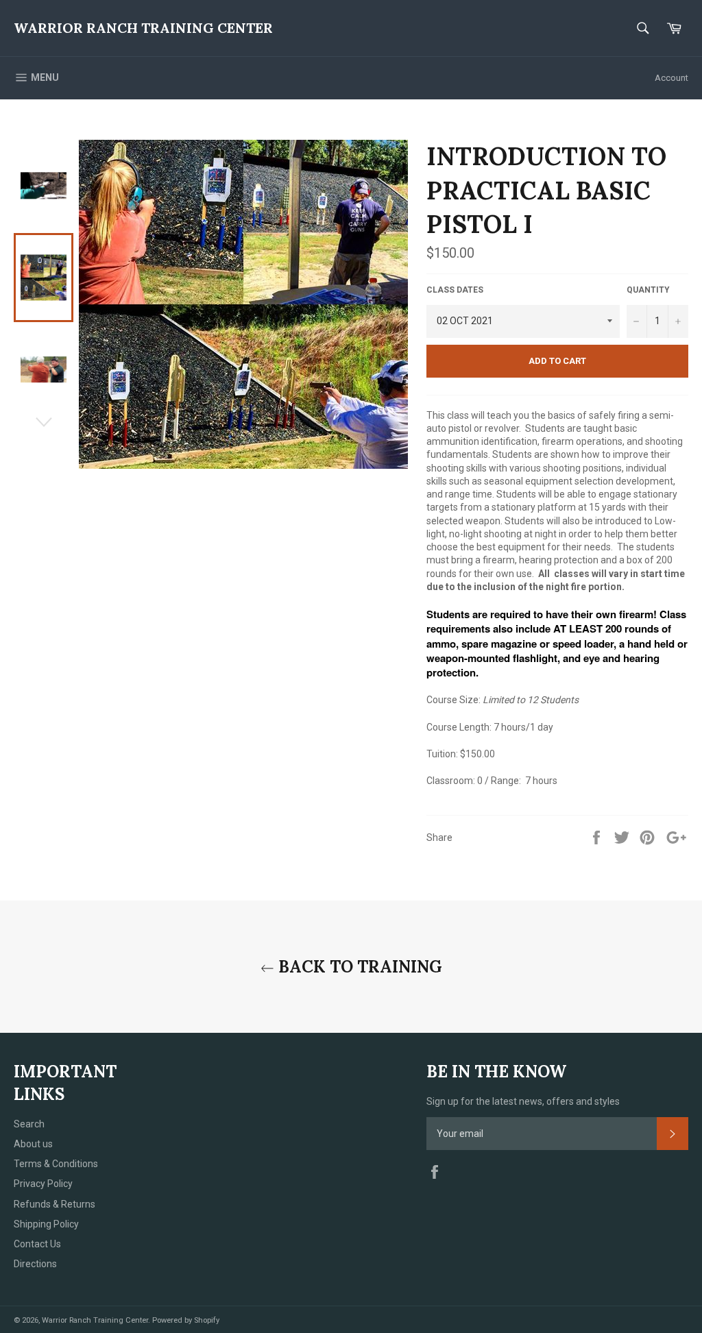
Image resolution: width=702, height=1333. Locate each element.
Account (671, 78)
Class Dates (454, 290)
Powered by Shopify (185, 1320)
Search (29, 1123)
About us (33, 1143)
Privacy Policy (43, 1183)
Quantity (648, 290)
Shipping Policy (46, 1224)
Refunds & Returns (54, 1204)
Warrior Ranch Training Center (143, 27)
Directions (35, 1263)
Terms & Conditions (56, 1163)
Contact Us (37, 1243)
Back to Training (358, 966)
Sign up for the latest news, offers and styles (523, 1101)
